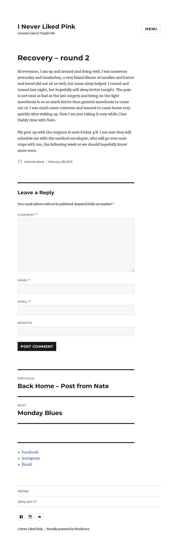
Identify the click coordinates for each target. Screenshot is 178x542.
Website (25, 323)
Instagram (31, 458)
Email (24, 301)
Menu (151, 29)
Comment (27, 215)
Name (24, 280)
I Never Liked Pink (46, 26)
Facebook (30, 452)
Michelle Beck (34, 161)
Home (23, 491)
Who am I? (27, 502)
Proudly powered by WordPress (67, 529)
